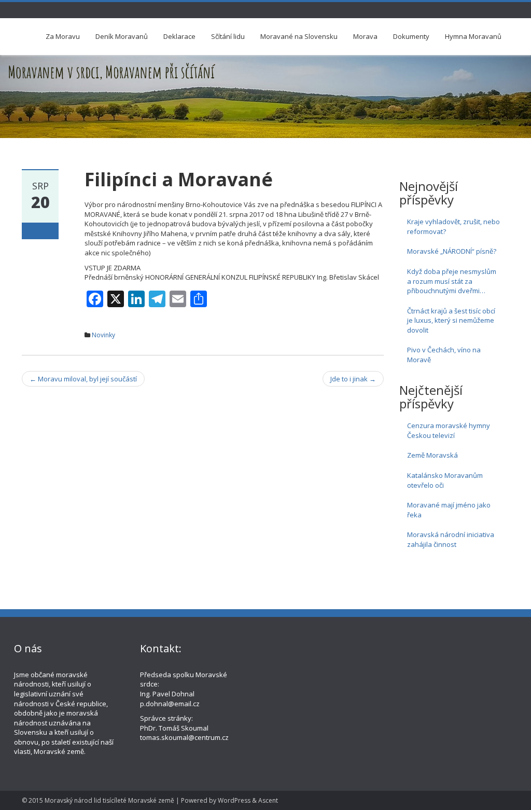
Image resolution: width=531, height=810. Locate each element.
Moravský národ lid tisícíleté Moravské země (109, 800)
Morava (365, 36)
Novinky (103, 335)
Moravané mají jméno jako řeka (449, 509)
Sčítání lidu (228, 36)
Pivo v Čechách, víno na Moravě (444, 354)
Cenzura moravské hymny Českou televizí (448, 430)
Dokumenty (411, 36)
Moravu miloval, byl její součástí (83, 378)
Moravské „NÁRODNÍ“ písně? (451, 251)
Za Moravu (63, 36)
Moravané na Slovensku (299, 36)
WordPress (234, 800)
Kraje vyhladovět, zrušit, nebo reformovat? (453, 226)
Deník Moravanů (121, 36)
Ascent (268, 800)
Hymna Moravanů (473, 36)
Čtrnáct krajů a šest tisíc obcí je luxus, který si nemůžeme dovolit (451, 320)
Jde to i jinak (353, 378)
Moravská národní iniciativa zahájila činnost (450, 539)
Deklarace (179, 36)
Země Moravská (432, 455)
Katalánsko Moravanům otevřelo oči (445, 480)
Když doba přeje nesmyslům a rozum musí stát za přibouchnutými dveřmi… (451, 281)
